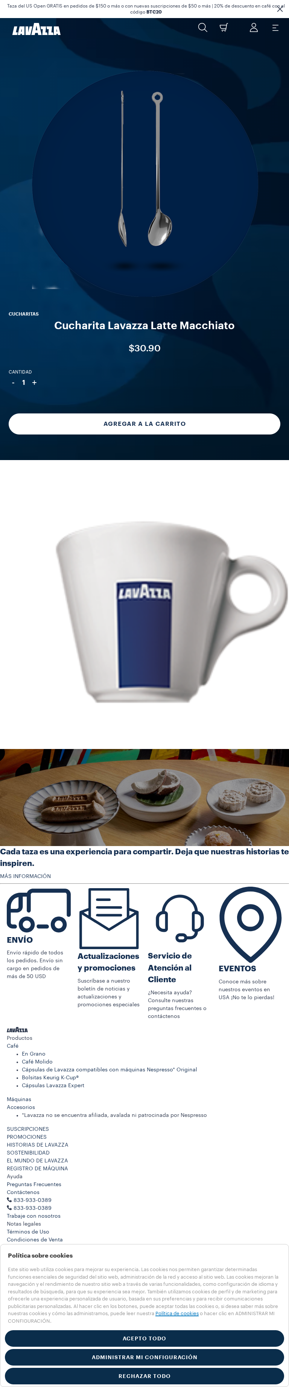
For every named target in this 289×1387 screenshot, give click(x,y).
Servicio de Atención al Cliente (170, 968)
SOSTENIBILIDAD (28, 1153)
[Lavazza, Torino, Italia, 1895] (32, 29)
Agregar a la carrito (144, 424)
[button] (280, 9)
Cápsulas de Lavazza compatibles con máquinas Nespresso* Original (109, 1070)
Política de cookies (177, 1313)
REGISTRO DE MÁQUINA (37, 1168)
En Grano (34, 1054)
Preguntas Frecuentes (34, 1184)
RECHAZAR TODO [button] (145, 1376)
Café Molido (37, 1062)
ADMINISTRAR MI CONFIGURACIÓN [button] (145, 1357)
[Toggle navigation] (275, 27)
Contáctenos (23, 1192)
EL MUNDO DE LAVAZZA (37, 1161)
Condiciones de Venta (35, 1240)
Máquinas (19, 1099)
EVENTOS (237, 969)
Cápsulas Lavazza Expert (53, 1085)
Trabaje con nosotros (34, 1216)
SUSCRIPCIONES (28, 1129)
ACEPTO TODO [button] (144, 1338)
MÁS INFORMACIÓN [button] (25, 876)
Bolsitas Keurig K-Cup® (50, 1077)
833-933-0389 (33, 1208)
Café (12, 1046)
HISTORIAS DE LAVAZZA (37, 1145)
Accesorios (21, 1107)
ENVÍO (20, 940)
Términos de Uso (28, 1232)
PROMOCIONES (27, 1137)
